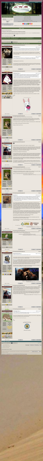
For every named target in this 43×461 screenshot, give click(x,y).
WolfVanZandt (39, 163)
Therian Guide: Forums (6, 37)
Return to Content (20, 351)
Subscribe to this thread (6, 347)
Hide (40, 15)
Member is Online (7, 311)
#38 (40, 251)
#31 (40, 45)
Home (6, 2)
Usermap (7, 352)
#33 (40, 115)
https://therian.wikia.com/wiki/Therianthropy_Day (19, 317)
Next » (16, 42)
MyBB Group (11, 354)
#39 (40, 285)
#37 (40, 230)
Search (36, 2)
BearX (40, 281)
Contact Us (3, 351)
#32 (40, 71)
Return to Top (15, 351)
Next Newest (8, 341)
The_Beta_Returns (38, 174)
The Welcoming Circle (15, 37)
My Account (16, 2)
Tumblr (19, 225)
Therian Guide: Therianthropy (9, 351)
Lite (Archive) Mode (25, 351)
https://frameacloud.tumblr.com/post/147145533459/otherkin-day (21, 215)
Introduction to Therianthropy (26, 37)
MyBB (5, 354)
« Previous (6, 42)
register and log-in (19, 25)
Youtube (16, 225)
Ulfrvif (40, 226)
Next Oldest (4, 341)
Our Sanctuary (26, 2)
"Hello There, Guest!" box (21, 33)
